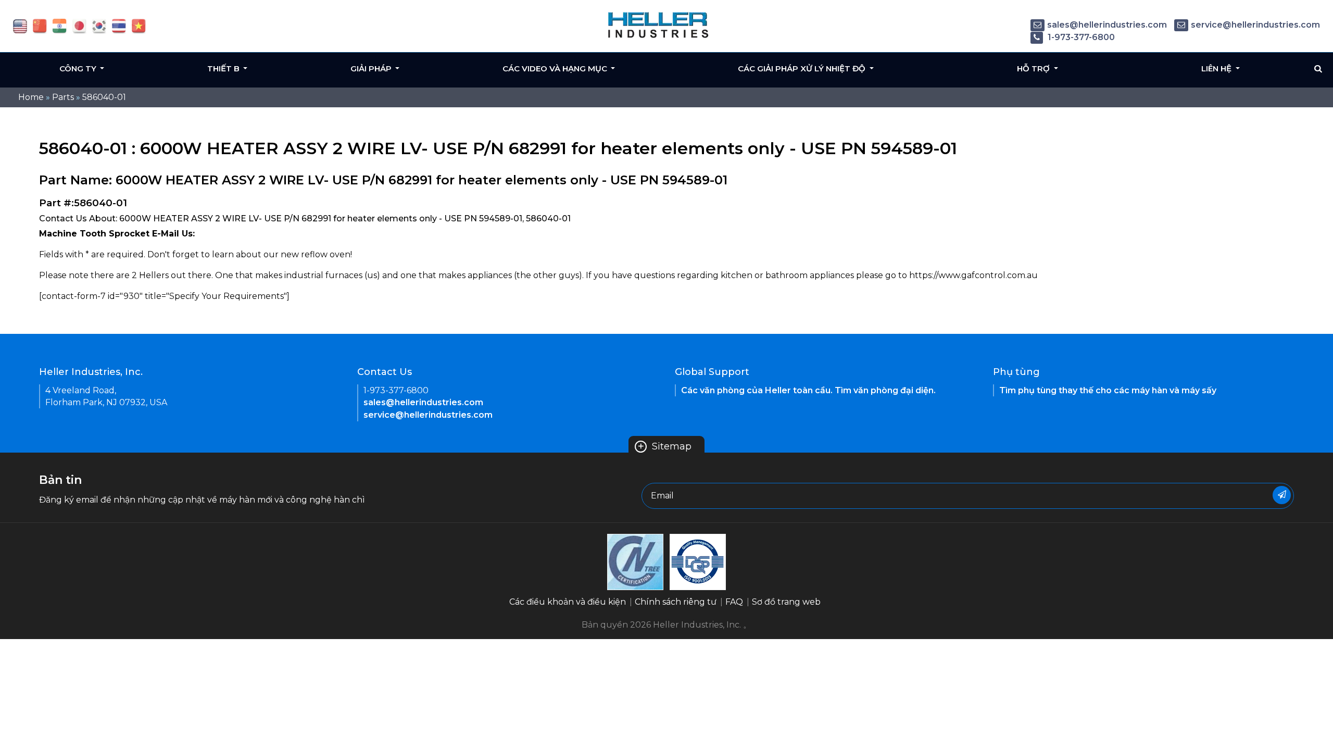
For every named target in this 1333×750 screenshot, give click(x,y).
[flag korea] (99, 25)
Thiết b (224, 68)
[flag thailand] (119, 25)
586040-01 (104, 97)
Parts (63, 97)
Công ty (78, 68)
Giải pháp (372, 68)
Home (31, 97)
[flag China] (40, 25)
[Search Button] (1318, 69)
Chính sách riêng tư (675, 602)
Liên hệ (1217, 68)
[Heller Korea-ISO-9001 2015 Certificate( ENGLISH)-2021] (635, 561)
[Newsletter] (1282, 495)
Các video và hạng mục (555, 68)
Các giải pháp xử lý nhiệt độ (802, 68)
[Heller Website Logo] (659, 25)
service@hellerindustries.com (1255, 25)
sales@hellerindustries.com (1107, 25)
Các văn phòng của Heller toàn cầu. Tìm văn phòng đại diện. (808, 390)
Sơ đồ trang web (786, 602)
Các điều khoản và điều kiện (567, 602)
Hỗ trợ (1034, 68)
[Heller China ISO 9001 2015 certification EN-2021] (697, 561)
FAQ (734, 602)
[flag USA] (20, 25)
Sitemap (664, 446)
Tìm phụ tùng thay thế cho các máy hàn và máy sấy (1107, 390)
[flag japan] (79, 25)
